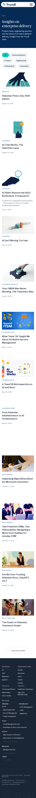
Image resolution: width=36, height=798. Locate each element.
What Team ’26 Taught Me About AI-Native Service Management (16, 339)
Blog (12, 332)
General (9, 474)
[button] (31, 5)
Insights (5, 92)
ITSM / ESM (10, 618)
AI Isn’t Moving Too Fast (15, 240)
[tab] (5, 55)
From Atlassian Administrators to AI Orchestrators (13, 415)
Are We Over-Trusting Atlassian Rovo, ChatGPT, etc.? (15, 577)
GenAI (13, 408)
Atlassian (6, 141)
